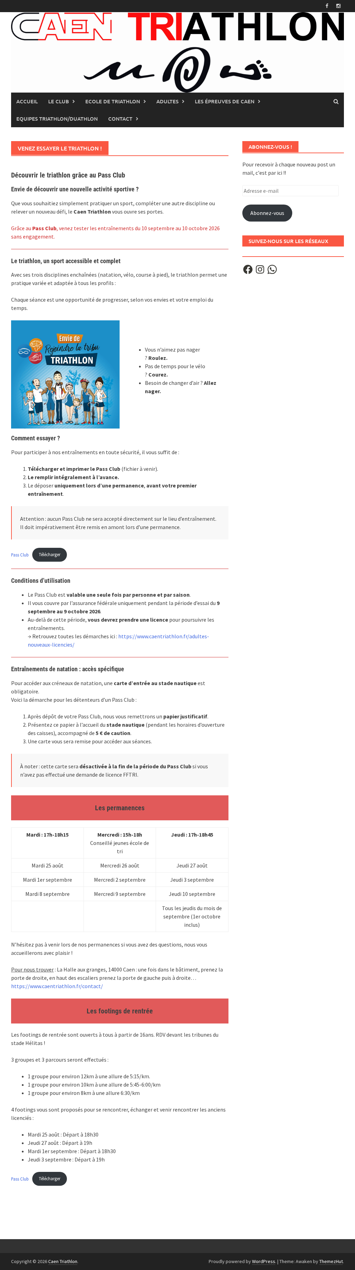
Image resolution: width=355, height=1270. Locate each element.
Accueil (27, 101)
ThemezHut (331, 1261)
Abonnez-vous (267, 212)
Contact (120, 118)
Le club (58, 101)
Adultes (167, 101)
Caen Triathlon (62, 1261)
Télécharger (49, 554)
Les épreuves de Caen (224, 101)
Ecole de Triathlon (112, 101)
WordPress (263, 1261)
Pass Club (20, 554)
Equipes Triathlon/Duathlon (57, 118)
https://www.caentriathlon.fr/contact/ (57, 986)
